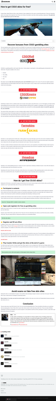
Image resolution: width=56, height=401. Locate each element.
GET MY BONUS (7, 338)
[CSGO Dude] (5, 1)
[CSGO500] (2, 343)
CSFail (5, 334)
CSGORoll (28, 56)
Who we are (3, 388)
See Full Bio (21, 322)
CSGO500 (6, 341)
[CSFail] (2, 337)
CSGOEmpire (28, 94)
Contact (2, 390)
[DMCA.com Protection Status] (3, 383)
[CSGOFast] (2, 364)
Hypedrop (28, 157)
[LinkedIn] (23, 324)
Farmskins (28, 125)
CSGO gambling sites (46, 48)
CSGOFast (6, 362)
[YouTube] (14, 324)
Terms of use (3, 392)
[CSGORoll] (2, 350)
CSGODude (3, 384)
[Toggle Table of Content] (53, 41)
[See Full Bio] (24, 322)
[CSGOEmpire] (2, 357)
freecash (15, 225)
